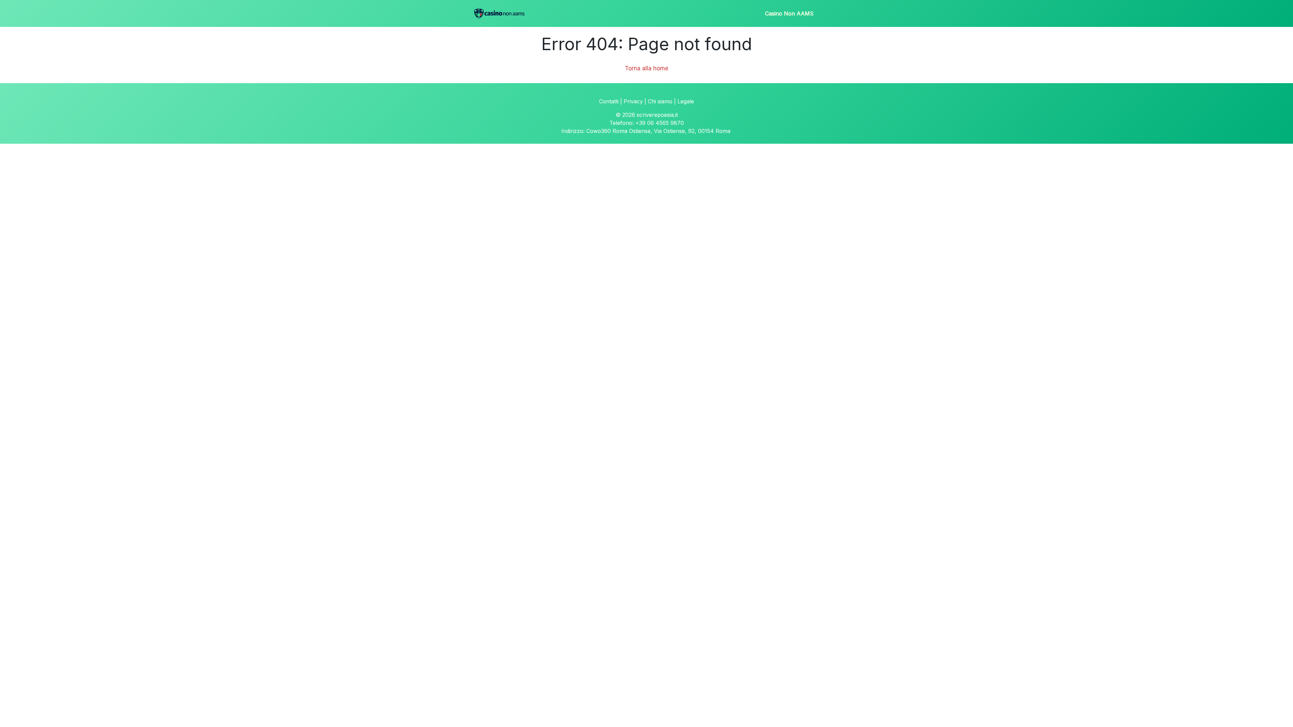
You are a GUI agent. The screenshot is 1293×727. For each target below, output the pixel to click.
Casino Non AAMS (789, 13)
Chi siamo (660, 101)
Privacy (633, 101)
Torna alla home (646, 68)
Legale (685, 101)
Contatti (609, 101)
